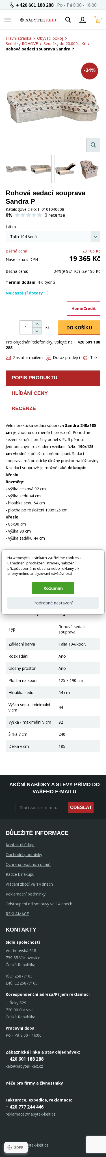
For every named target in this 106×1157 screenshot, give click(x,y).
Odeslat (81, 807)
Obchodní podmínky (24, 854)
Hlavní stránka (18, 38)
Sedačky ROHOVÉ (22, 43)
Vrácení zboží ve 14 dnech (29, 884)
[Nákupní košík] (98, 19)
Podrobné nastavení (53, 603)
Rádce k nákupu (20, 874)
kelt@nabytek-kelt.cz (24, 1066)
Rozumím (53, 588)
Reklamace (17, 913)
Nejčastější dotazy (24, 293)
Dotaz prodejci (66, 357)
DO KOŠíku (79, 327)
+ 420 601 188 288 (35, 5)
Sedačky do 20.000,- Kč (65, 43)
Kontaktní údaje (20, 844)
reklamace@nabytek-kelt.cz (30, 1114)
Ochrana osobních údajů (28, 864)
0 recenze (55, 215)
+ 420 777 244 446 (25, 1107)
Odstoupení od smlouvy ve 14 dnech (39, 903)
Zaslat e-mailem (28, 357)
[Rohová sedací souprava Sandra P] (53, 106)
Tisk (94, 357)
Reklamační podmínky (26, 894)
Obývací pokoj (50, 38)
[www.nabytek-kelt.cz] (38, 19)
